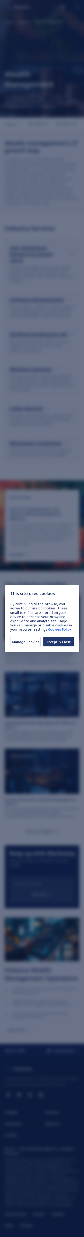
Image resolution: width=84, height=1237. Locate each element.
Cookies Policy (59, 629)
